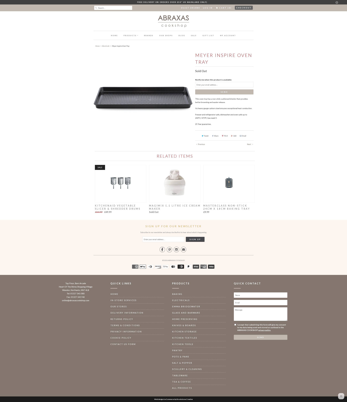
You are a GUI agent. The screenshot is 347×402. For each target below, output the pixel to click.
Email (244, 136)
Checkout (243, 8)
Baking (177, 294)
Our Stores (118, 306)
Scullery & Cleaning (187, 369)
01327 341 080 (77, 293)
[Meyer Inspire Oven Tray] (143, 99)
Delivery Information (126, 312)
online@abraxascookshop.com (75, 300)
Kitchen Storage (184, 331)
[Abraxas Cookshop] (173, 21)
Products (130, 35)
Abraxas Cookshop (176, 260)
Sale (194, 35)
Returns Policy (121, 319)
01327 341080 (190, 8)
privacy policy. (264, 330)
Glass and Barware (186, 312)
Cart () (225, 8)
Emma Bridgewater (186, 306)
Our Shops (166, 35)
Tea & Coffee (181, 381)
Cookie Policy (120, 338)
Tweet (206, 136)
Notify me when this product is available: (213, 80)
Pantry (177, 350)
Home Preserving (184, 319)
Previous (201, 144)
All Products (182, 388)
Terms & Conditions (125, 325)
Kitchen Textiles (184, 338)
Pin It (226, 136)
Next (249, 144)
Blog (182, 35)
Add (234, 136)
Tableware (180, 375)
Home (114, 35)
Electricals (181, 300)
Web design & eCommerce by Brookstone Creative (173, 399)
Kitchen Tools (182, 344)
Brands (148, 35)
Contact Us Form (123, 344)
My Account (228, 35)
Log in (208, 8)
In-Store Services (123, 300)
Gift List (208, 35)
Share (216, 136)
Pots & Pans (180, 356)
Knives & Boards (184, 325)
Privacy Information (126, 331)
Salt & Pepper (182, 363)
